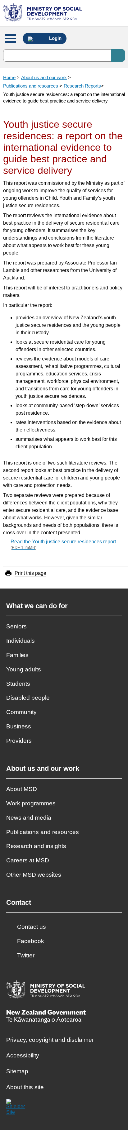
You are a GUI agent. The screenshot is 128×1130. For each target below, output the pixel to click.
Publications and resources (30, 85)
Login (55, 38)
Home (9, 77)
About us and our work (44, 77)
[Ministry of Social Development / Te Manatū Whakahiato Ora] (43, 13)
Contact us (31, 926)
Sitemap (17, 1071)
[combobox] (64, 55)
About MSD (21, 789)
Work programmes (31, 803)
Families (17, 655)
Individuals (20, 640)
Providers (19, 740)
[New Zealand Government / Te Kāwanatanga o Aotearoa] (46, 1017)
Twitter (25, 955)
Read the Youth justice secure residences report (63, 544)
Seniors (16, 626)
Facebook (30, 941)
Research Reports (82, 85)
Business (18, 726)
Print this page (30, 573)
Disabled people (28, 697)
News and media (28, 817)
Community (21, 712)
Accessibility (22, 1055)
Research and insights (36, 846)
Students (18, 683)
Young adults (23, 669)
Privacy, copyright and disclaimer (50, 1040)
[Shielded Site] (15, 1108)
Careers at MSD (27, 860)
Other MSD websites (33, 874)
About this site (25, 1087)
